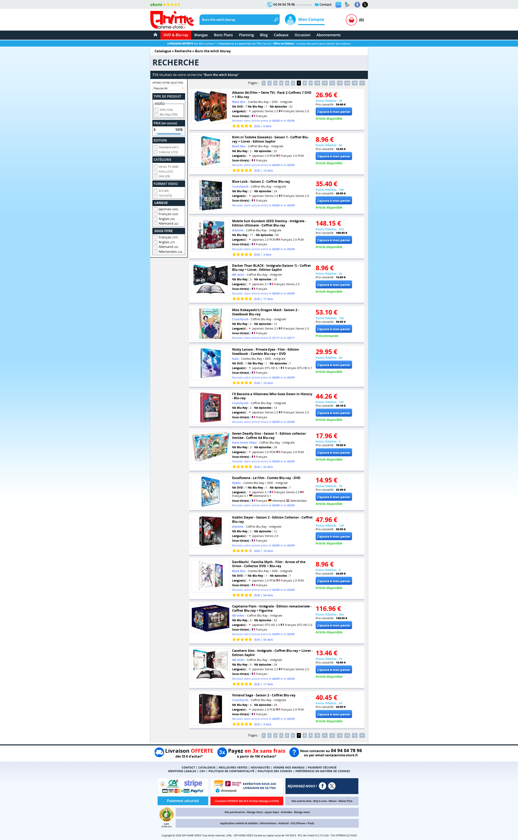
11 (324, 83)
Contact (325, 4)
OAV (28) (164, 176)
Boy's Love (320, 801)
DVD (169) (166, 110)
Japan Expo (272, 812)
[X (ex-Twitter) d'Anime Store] (331, 786)
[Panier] (351, 20)
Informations (268, 823)
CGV (202, 771)
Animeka (286, 812)
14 (347, 83)
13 (339, 83)
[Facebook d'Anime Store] (322, 786)
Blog (264, 34)
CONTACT (188, 767)
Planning (246, 34)
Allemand (168, 223)
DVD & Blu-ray (175, 34)
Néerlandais (170, 251)
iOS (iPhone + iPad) (302, 823)
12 (332, 83)
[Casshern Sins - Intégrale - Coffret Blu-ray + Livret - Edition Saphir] (210, 665)
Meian (332, 801)
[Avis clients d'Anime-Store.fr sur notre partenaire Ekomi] (165, 4)
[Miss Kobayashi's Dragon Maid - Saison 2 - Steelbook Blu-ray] (210, 324)
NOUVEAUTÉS (260, 767)
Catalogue (163, 51)
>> (362, 83)
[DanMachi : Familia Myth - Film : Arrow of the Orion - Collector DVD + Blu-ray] (210, 576)
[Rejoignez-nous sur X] (365, 4)
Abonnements (328, 34)
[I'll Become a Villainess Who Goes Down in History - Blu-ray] (210, 408)
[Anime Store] (171, 20)
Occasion (302, 34)
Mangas (201, 34)
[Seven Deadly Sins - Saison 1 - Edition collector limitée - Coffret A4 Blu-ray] (210, 447)
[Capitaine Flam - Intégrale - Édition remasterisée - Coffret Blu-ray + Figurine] (210, 618)
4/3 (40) (164, 191)
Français (168, 214)
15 (354, 83)
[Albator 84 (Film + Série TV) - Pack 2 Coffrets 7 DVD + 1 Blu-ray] (210, 107)
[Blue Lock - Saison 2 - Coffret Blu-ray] (210, 196)
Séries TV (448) (168, 167)
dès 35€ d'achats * (191, 43)
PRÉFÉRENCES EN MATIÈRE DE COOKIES (322, 771)
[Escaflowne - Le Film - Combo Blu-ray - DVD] (210, 492)
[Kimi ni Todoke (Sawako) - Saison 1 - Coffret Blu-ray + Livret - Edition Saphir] (210, 151)
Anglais (167, 219)
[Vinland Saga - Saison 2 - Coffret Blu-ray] (210, 709)
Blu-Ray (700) (168, 114)
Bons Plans (223, 34)
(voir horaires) (304, 4)
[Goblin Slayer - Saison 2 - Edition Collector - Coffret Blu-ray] (210, 532)
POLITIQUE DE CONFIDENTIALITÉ (231, 771)
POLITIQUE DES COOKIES (275, 771)
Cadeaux (281, 34)
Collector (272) (168, 152)
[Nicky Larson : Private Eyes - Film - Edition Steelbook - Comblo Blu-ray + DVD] (210, 364)
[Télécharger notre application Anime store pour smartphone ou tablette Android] (347, 4)
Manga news (302, 812)
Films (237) (166, 171)
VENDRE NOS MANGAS (289, 767)
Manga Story (255, 812)
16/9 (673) (165, 195)
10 (317, 83)
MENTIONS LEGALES (182, 771)
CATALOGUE (206, 767)
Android (283, 823)
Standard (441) (168, 147)
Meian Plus (345, 801)
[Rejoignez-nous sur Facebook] (357, 4)
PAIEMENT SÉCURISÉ (322, 767)
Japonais (168, 209)
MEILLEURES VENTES (233, 767)
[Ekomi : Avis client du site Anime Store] (166, 820)
